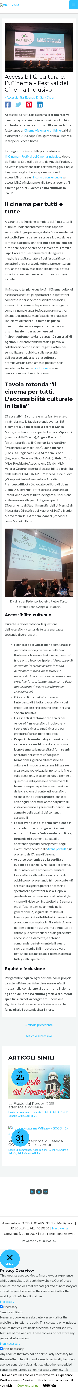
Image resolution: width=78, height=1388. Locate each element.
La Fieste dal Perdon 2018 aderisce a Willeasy (31, 1105)
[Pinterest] (29, 105)
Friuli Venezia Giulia (29, 1153)
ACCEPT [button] (49, 1385)
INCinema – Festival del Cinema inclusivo (32, 156)
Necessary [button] (7, 1301)
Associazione (40, 1149)
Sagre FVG (31, 1115)
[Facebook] (8, 105)
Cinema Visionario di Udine (42, 130)
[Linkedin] (40, 105)
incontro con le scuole (47, 177)
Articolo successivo (39, 1036)
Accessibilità (15, 97)
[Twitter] (18, 105)
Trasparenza (59, 1228)
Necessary (10, 1307)
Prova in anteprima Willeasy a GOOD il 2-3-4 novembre (35, 1143)
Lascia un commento (19, 1112)
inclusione (41, 368)
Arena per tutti (57, 849)
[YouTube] (45, 1191)
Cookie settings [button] (27, 1385)
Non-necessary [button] (10, 1343)
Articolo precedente (39, 1025)
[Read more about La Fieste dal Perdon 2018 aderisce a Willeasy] (39, 1081)
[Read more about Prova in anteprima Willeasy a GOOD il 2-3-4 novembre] (39, 1130)
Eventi (29, 97)
